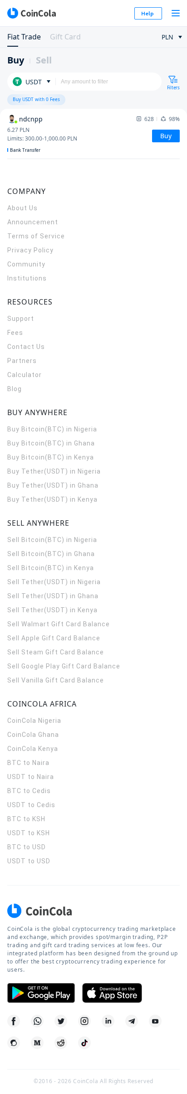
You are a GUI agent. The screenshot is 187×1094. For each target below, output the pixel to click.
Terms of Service (36, 236)
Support (20, 318)
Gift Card (65, 37)
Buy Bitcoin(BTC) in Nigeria (52, 429)
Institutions (27, 278)
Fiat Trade (24, 37)
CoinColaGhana (33, 734)
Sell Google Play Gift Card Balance (63, 666)
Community (26, 264)
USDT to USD (28, 861)
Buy (15, 60)
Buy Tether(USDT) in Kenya (52, 499)
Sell (44, 60)
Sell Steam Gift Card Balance (55, 652)
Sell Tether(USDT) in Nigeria (54, 582)
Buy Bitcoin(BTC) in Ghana (51, 443)
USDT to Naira (30, 776)
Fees (15, 332)
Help (147, 13)
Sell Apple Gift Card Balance (53, 638)
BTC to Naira (28, 762)
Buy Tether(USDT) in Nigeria (54, 471)
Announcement (32, 222)
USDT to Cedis (31, 804)
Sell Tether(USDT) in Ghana (52, 596)
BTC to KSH (26, 819)
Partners (22, 360)
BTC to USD (26, 847)
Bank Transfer (25, 150)
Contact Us (26, 346)
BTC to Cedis (29, 790)
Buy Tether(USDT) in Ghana (52, 485)
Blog (14, 388)
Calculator (24, 374)
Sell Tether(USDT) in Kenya (52, 610)
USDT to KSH (28, 833)
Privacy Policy (30, 250)
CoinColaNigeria (34, 720)
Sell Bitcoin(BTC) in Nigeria (52, 539)
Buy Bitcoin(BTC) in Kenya (50, 457)
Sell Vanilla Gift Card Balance (55, 680)
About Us (22, 208)
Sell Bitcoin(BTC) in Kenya (50, 567)
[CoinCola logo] (31, 13)
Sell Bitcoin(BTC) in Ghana (51, 553)
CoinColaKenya (32, 748)
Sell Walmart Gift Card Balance (58, 624)
